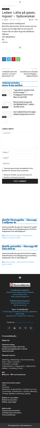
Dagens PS (25, 297)
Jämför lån (21, 347)
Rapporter (6, 340)
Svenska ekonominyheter (20, 290)
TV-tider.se (29, 316)
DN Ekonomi (10, 292)
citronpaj (5, 393)
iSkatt (4, 362)
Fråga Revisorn (31, 366)
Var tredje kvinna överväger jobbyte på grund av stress (24, 113)
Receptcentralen (16, 389)
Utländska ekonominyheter (20, 301)
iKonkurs (16, 362)
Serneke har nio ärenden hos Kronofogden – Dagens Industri (29, 74)
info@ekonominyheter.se (24, 322)
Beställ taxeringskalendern (11, 349)
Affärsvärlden (16, 297)
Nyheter (6, 375)
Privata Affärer (18, 294)
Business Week (16, 303)
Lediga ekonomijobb (9, 347)
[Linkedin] (15, 328)
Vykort (4, 385)
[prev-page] (3, 122)
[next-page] (6, 122)
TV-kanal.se (20, 316)
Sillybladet (33, 312)
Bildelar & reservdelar (9, 400)
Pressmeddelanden (9, 336)
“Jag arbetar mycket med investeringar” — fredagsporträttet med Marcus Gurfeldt (23, 93)
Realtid (31, 292)
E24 (26, 294)
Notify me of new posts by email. (14, 177)
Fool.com (25, 303)
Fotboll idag (7, 312)
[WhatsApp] (18, 59)
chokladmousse (17, 391)
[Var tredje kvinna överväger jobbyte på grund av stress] (7, 114)
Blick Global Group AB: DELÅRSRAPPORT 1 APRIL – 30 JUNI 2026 (24, 104)
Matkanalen (6, 389)
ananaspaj (7, 391)
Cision (4, 95)
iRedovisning (15, 360)
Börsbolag (5, 107)
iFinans (20, 368)
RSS (3, 372)
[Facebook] (4, 59)
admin (6, 19)
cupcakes (26, 391)
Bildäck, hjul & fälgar (9, 402)
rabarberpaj (20, 393)
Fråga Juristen (19, 366)
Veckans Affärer (21, 292)
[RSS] (20, 328)
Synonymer (6, 387)
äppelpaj (27, 393)
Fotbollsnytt (16, 312)
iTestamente (6, 364)
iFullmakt (15, 364)
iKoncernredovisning (27, 360)
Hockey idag (20, 314)
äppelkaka (12, 393)
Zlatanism (25, 312)
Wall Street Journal (20, 305)
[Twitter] (9, 59)
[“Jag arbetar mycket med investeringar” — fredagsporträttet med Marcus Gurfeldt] (7, 92)
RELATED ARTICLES (11, 83)
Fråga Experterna (7, 366)
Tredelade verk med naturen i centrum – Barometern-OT (9, 74)
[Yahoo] (31, 328)
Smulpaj (26, 389)
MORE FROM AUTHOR (12, 85)
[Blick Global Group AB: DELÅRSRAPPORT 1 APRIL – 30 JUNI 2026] (7, 104)
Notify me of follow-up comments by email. (18, 175)
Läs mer (5, 42)
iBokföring (5, 360)
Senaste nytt (11, 6)
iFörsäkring (13, 368)
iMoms (9, 362)
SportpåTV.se (10, 316)
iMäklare (5, 368)
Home (4, 6)
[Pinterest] (13, 59)
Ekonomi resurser (8, 355)
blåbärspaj (33, 391)
